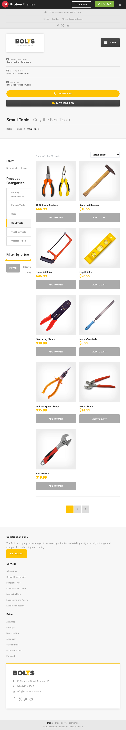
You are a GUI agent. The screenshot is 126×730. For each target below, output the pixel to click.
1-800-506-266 (64, 93)
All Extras (10, 622)
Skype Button (12, 644)
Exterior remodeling (15, 605)
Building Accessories (17, 194)
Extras (46, 19)
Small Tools (17, 223)
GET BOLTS (16, 553)
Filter (13, 268)
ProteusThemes (18, 4)
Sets (13, 214)
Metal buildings (13, 583)
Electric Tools (18, 205)
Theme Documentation (72, 19)
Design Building (13, 594)
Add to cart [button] (56, 217)
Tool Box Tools (18, 232)
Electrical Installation (16, 588)
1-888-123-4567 (25, 686)
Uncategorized (18, 241)
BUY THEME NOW (65, 103)
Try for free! (81, 4)
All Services (11, 571)
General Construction (16, 577)
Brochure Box (12, 633)
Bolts (50, 723)
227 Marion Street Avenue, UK (33, 681)
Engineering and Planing (17, 600)
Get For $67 (104, 4)
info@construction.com (29, 691)
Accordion (11, 639)
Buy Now (55, 19)
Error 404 (10, 656)
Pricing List (11, 627)
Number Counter (14, 650)
